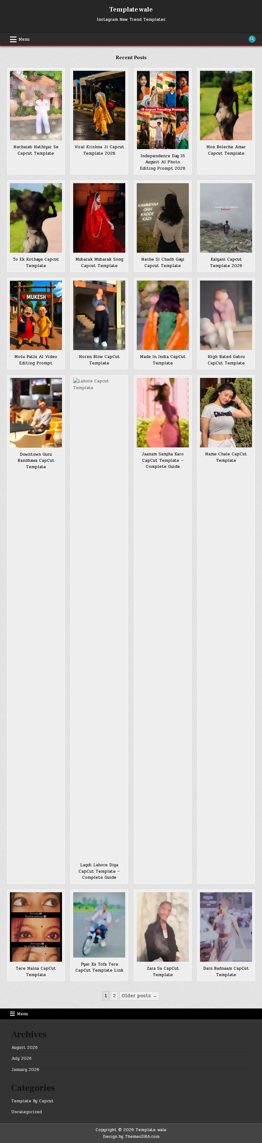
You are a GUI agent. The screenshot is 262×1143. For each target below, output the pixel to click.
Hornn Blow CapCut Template (99, 360)
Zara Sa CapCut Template (163, 971)
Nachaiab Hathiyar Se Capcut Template (35, 150)
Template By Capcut (32, 1101)
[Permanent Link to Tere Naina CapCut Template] (36, 927)
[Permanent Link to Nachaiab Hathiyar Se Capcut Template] (36, 105)
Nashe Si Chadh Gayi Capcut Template (162, 262)
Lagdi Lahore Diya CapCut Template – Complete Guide (99, 871)
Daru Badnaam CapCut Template (226, 971)
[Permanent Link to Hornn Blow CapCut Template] (99, 315)
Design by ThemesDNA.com (131, 1136)
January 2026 (25, 1069)
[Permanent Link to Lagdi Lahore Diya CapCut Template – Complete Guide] (99, 618)
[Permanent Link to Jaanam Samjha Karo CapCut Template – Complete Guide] (163, 412)
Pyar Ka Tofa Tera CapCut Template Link (99, 967)
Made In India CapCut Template (163, 360)
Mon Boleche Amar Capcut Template (226, 150)
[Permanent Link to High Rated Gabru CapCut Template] (226, 315)
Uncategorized (26, 1112)
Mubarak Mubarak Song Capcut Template (99, 262)
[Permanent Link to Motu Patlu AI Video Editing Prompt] (36, 315)
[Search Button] (252, 39)
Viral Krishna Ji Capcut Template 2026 (99, 150)
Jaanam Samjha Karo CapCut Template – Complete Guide (163, 460)
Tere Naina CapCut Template (36, 971)
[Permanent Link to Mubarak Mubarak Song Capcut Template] (99, 218)
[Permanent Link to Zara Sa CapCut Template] (163, 927)
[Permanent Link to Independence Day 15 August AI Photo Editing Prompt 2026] (163, 110)
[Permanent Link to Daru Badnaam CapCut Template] (226, 927)
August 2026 (24, 1047)
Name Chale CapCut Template (226, 457)
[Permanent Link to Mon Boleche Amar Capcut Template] (226, 105)
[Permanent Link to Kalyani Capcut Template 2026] (226, 218)
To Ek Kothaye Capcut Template (36, 262)
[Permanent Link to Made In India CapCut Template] (163, 315)
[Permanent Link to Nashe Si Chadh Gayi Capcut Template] (163, 218)
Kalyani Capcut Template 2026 (226, 262)
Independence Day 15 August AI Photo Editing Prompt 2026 (162, 162)
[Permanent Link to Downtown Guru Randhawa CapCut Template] (36, 413)
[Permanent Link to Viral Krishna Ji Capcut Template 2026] (99, 105)
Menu (24, 39)
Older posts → (139, 996)
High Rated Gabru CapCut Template (226, 360)
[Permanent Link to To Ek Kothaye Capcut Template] (36, 218)
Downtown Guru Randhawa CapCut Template (36, 460)
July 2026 (21, 1058)
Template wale (131, 9)
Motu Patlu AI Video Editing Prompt (35, 360)
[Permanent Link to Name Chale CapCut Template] (226, 412)
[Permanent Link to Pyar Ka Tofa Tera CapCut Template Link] (99, 925)
